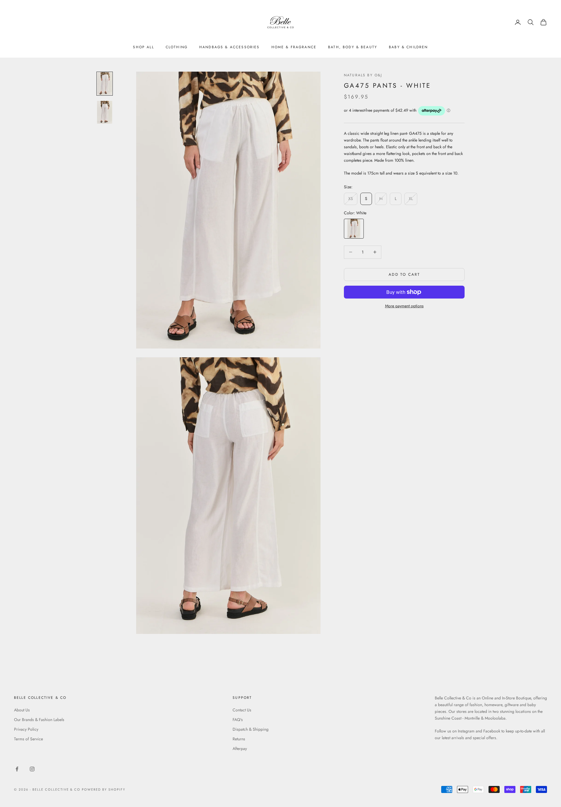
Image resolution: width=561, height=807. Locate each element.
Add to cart (404, 274)
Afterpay (240, 748)
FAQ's (238, 719)
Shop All (143, 47)
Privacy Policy (26, 729)
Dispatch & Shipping (251, 729)
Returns (239, 739)
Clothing (177, 47)
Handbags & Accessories (229, 47)
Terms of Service (28, 739)
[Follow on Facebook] (17, 769)
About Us (22, 710)
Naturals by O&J (363, 75)
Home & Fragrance (294, 47)
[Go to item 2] (104, 112)
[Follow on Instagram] (32, 769)
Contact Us (242, 710)
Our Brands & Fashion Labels (39, 719)
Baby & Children (408, 47)
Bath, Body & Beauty (352, 47)
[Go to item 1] (104, 84)
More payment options (404, 306)
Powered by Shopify (103, 789)
